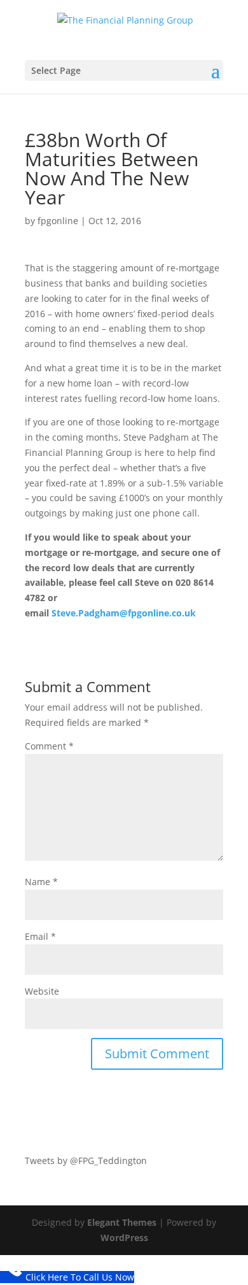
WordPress (124, 1238)
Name (41, 882)
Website (42, 991)
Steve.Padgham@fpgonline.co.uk (124, 613)
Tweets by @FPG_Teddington (86, 1160)
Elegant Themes (121, 1222)
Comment (49, 746)
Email (40, 936)
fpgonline (58, 221)
